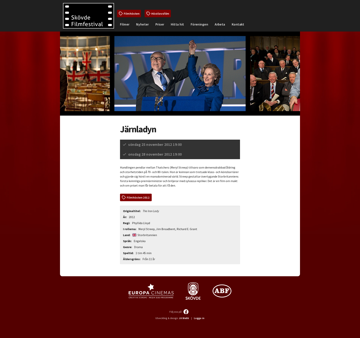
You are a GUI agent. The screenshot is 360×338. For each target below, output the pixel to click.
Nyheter (142, 24)
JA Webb (184, 318)
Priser (159, 24)
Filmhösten (132, 13)
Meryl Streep (146, 229)
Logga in (199, 318)
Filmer (125, 24)
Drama (138, 247)
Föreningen (199, 24)
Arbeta (220, 24)
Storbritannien (147, 235)
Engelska (140, 241)
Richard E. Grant (187, 229)
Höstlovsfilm (160, 13)
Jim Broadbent (165, 229)
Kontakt (238, 24)
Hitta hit (177, 24)
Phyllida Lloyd (141, 223)
